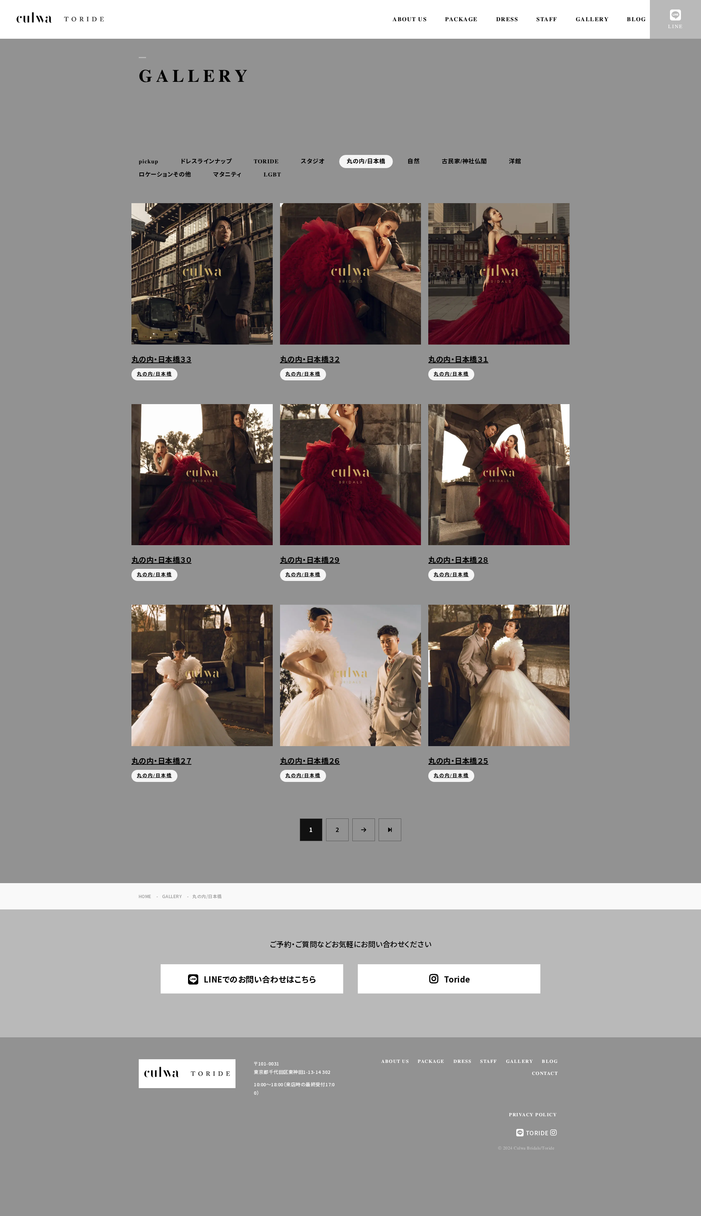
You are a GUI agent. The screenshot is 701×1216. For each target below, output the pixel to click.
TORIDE (537, 1132)
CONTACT (545, 1073)
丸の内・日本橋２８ (458, 559)
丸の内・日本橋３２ (310, 359)
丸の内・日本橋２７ (161, 760)
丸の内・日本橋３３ (161, 359)
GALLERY (592, 19)
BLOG (636, 19)
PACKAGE (461, 19)
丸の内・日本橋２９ (310, 559)
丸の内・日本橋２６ (310, 760)
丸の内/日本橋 (154, 374)
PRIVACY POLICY (533, 1115)
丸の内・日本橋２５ (458, 760)
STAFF (547, 19)
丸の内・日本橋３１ (458, 359)
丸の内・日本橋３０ (161, 559)
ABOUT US (409, 19)
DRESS (507, 19)
